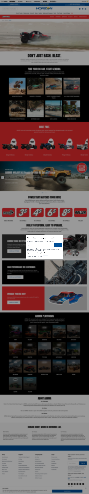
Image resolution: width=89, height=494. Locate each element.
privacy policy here (41, 250)
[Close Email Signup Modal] (61, 237)
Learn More (45, 255)
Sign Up (58, 245)
